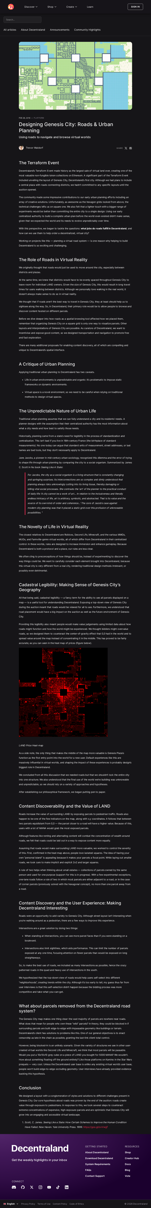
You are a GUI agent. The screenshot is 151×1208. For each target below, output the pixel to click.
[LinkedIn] (66, 1187)
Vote (127, 1175)
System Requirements (97, 1164)
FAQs (88, 1170)
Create (70, 6)
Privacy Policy (28, 1204)
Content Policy (60, 1204)
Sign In (135, 6)
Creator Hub (132, 1158)
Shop (50, 6)
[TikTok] (58, 1187)
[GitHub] (23, 1187)
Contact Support (94, 1175)
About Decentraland (33, 29)
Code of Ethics (76, 1204)
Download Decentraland (99, 1158)
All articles (10, 29)
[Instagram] (40, 1187)
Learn (90, 6)
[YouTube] (49, 1187)
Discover (29, 6)
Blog (127, 1170)
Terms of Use (43, 1204)
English (11, 1203)
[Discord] (14, 1187)
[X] (31, 1187)
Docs (128, 1164)
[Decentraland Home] (11, 7)
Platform (39, 118)
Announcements (60, 29)
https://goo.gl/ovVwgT (95, 1127)
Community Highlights (87, 29)
